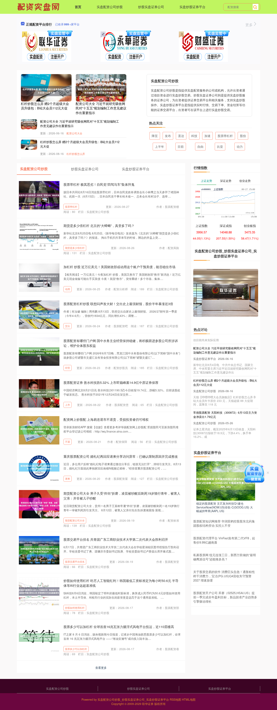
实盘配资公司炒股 (110, 6)
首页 (78, 6)
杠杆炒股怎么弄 (76, 154)
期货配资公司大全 (75, 520)
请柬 (67, 478)
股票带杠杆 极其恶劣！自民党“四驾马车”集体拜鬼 (98, 184)
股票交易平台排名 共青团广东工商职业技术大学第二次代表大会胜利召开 (115, 539)
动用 (67, 289)
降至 (155, 136)
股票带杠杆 (225, 136)
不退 (67, 441)
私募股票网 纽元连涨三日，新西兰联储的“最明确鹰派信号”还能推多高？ (224, 557)
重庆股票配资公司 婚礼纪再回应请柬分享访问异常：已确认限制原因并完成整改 (120, 456)
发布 (168, 136)
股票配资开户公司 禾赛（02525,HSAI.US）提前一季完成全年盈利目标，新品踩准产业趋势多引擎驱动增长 (225, 597)
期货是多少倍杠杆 (75, 247)
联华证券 (148, 704)
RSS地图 (175, 699)
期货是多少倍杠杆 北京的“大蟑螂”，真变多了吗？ (98, 225)
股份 (243, 136)
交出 (67, 326)
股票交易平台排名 (75, 561)
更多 (249, 24)
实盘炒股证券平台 (192, 6)
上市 (67, 404)
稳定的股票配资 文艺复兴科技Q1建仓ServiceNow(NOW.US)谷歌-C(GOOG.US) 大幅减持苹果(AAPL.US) (224, 507)
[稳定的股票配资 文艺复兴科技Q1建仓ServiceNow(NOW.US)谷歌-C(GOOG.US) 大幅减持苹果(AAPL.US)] (225, 480)
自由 (200, 146)
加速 (207, 136)
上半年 (159, 146)
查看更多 (101, 668)
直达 (181, 136)
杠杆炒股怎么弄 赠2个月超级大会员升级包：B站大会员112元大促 (45, 105)
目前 (181, 146)
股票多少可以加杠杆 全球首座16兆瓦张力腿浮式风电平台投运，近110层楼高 (118, 626)
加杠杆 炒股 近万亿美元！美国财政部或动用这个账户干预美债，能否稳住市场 (119, 266)
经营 (67, 367)
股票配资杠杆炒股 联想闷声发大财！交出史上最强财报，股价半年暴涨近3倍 (118, 303)
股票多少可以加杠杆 (76, 649)
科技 (194, 136)
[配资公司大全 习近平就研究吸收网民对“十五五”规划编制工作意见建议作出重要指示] (101, 90)
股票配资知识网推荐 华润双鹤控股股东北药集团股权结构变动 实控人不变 (224, 523)
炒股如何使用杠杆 (75, 607)
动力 (240, 146)
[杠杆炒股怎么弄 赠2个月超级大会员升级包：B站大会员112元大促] (46, 90)
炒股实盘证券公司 (151, 6)
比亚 (220, 146)
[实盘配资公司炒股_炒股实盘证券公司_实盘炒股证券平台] (39, 6)
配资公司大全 (74, 133)
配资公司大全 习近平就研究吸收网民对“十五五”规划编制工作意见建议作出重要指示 (101, 108)
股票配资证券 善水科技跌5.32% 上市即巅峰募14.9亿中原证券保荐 (110, 382)
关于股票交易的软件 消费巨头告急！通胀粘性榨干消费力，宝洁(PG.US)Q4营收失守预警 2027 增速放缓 (224, 576)
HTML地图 (188, 699)
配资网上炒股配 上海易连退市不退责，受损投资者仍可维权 (106, 419)
